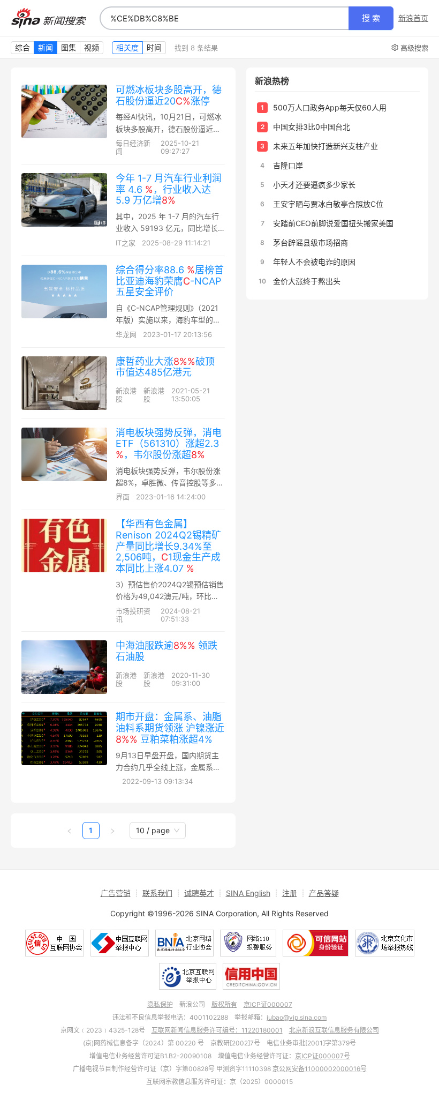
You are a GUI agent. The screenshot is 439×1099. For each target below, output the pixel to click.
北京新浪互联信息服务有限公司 (334, 1030)
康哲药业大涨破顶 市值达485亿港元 (165, 367)
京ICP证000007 (268, 1004)
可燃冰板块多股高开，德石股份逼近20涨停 (169, 95)
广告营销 (116, 893)
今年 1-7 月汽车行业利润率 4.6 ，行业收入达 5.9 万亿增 (169, 189)
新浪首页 (413, 18)
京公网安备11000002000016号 (320, 1069)
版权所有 (224, 1004)
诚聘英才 (199, 893)
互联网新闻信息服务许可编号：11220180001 (217, 1030)
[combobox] (224, 18)
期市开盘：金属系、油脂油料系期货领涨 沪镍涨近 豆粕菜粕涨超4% (170, 727)
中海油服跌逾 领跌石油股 (166, 651)
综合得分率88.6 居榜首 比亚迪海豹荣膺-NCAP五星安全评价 (170, 280)
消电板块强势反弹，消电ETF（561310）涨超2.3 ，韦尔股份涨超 (169, 443)
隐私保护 (160, 1004)
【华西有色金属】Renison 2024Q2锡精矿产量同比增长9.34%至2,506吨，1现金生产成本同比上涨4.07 (168, 546)
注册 (289, 893)
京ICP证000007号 (322, 1056)
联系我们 (157, 893)
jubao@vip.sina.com (297, 1017)
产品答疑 (324, 893)
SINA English (248, 893)
